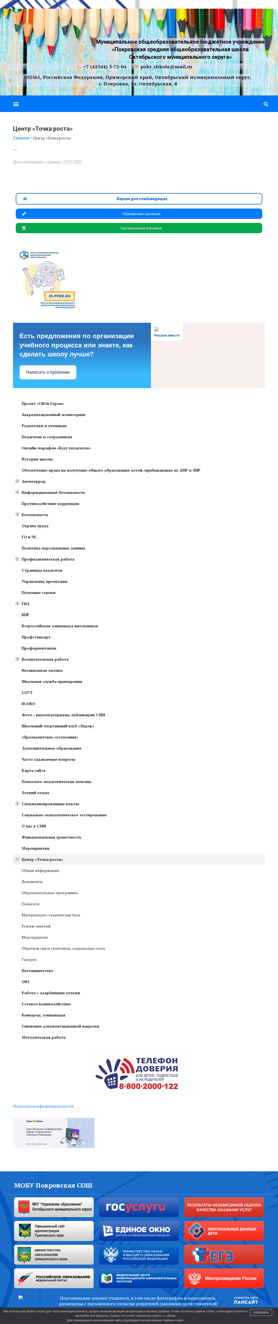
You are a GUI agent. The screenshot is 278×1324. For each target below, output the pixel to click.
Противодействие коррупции (50, 503)
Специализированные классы (50, 803)
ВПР (25, 614)
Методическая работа (43, 1037)
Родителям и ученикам (44, 425)
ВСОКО (28, 703)
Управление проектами (44, 581)
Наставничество (37, 970)
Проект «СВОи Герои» (43, 403)
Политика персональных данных (53, 548)
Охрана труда (35, 525)
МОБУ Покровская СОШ (53, 1185)
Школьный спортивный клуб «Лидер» (58, 725)
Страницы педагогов (42, 570)
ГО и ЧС (29, 536)
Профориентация (39, 648)
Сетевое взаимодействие (46, 1003)
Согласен (261, 1312)
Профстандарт (36, 636)
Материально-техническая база (51, 914)
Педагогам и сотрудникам (47, 436)
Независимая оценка (42, 670)
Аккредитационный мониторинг (54, 414)
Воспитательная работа (45, 659)
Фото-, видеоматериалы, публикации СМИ (63, 714)
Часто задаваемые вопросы (48, 759)
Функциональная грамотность (51, 837)
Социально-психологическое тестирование (64, 814)
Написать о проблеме (48, 372)
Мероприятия (35, 848)
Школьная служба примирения (52, 681)
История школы (37, 459)
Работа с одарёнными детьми (51, 992)
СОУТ (27, 692)
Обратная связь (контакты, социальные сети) (63, 948)
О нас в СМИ (34, 826)
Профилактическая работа (48, 559)
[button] (15, 103)
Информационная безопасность (53, 492)
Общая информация (40, 870)
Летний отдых (35, 792)
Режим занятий (36, 926)
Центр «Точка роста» (42, 859)
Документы (32, 881)
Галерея (29, 959)
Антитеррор (34, 481)
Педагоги (30, 903)
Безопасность (35, 514)
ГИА (26, 603)
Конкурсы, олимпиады (43, 1015)
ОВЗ (25, 981)
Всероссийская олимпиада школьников (60, 625)
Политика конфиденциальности (43, 1106)
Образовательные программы (50, 892)
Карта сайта (33, 770)
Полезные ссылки (38, 592)
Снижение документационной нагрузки (60, 1026)
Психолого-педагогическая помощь (56, 781)
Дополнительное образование (51, 748)
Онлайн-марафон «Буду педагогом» (56, 447)
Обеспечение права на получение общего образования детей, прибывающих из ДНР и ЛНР (111, 470)
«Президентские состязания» (50, 737)
